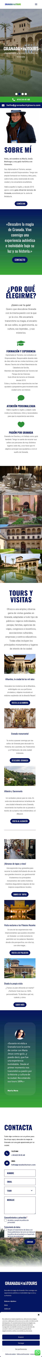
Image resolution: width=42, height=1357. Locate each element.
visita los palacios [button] (20, 952)
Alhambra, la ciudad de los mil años (19, 679)
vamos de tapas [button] (20, 894)
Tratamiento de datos (12, 1226)
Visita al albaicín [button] (20, 821)
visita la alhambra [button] (20, 702)
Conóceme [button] (21, 203)
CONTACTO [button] (20, 260)
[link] (13, 4)
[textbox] (18, 1191)
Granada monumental (20, 733)
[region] (21, 53)
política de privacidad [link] (16, 1234)
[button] (39, 1315)
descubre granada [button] (20, 760)
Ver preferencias (21, 1349)
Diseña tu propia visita (13, 983)
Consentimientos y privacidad (16, 1217)
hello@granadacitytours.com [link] (23, 105)
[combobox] (20, 1190)
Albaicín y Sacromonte (13, 791)
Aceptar (21, 1337)
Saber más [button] (19, 1004)
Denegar (21, 1343)
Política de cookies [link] (10, 1354)
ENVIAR (30, 1241)
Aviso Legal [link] (33, 1354)
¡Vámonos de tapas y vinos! (15, 864)
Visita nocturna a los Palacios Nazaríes (19, 925)
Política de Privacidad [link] (23, 1354)
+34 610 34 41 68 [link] (18, 1155)
